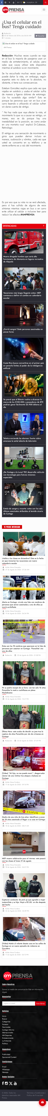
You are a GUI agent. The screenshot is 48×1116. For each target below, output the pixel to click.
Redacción (7, 33)
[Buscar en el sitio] (45, 2)
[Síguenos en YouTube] (13, 2)
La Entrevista (6, 1041)
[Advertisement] (24, 174)
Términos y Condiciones (36, 1093)
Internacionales (7, 1032)
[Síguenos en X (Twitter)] (9, 2)
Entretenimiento (7, 1038)
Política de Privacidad (35, 1095)
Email (4, 1066)
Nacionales (6, 1027)
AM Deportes (7, 1035)
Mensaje (5, 1072)
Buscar (4, 1019)
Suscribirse (40, 1003)
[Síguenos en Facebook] (1, 2)
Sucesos (5, 1024)
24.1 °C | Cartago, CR (27, 2)
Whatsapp (6, 1069)
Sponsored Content (9, 1057)
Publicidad (6, 1054)
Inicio (4, 1016)
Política (5, 1043)
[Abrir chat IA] (42, 1102)
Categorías (6, 1021)
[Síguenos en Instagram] (5, 2)
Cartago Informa (8, 1030)
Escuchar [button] (41, 36)
